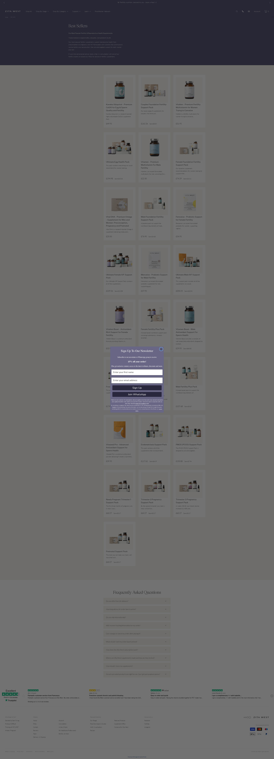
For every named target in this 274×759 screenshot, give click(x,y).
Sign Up (137, 387)
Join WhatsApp (137, 394)
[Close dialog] (161, 349)
